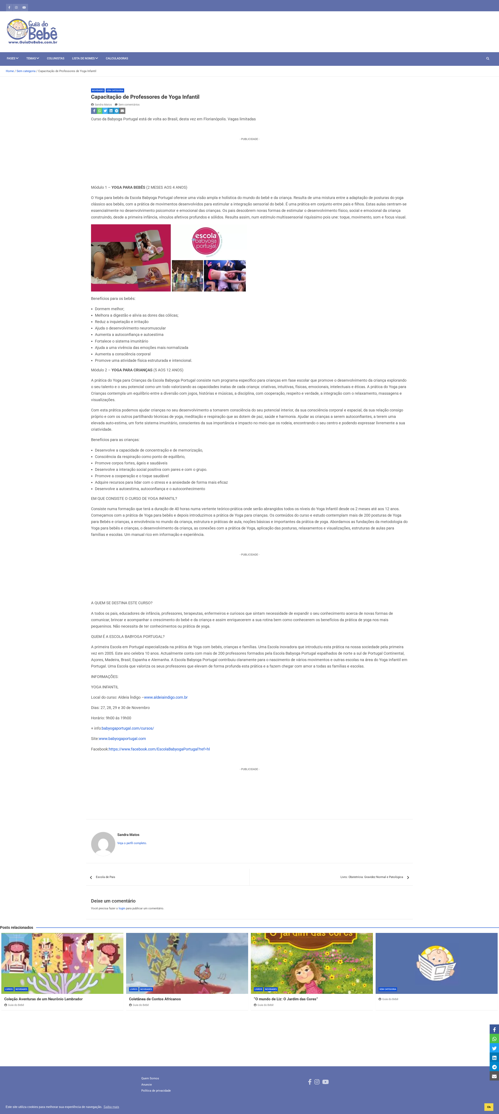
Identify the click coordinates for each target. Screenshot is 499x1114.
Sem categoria (115, 90)
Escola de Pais (105, 877)
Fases (11, 58)
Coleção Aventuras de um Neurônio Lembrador (43, 999)
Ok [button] (489, 1107)
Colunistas (55, 58)
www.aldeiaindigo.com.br (166, 697)
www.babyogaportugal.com (122, 738)
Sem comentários (129, 104)
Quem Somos (150, 1078)
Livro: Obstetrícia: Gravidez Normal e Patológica (372, 877)
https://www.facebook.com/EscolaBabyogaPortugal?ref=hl (159, 749)
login (122, 908)
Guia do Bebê (16, 1005)
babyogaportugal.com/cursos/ (128, 728)
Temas (31, 58)
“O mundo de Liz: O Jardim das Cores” (286, 999)
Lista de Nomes (83, 58)
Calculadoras (117, 58)
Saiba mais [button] (111, 1107)
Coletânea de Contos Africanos (155, 999)
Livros (9, 989)
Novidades (98, 90)
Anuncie (146, 1084)
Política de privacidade (156, 1090)
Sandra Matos (103, 104)
